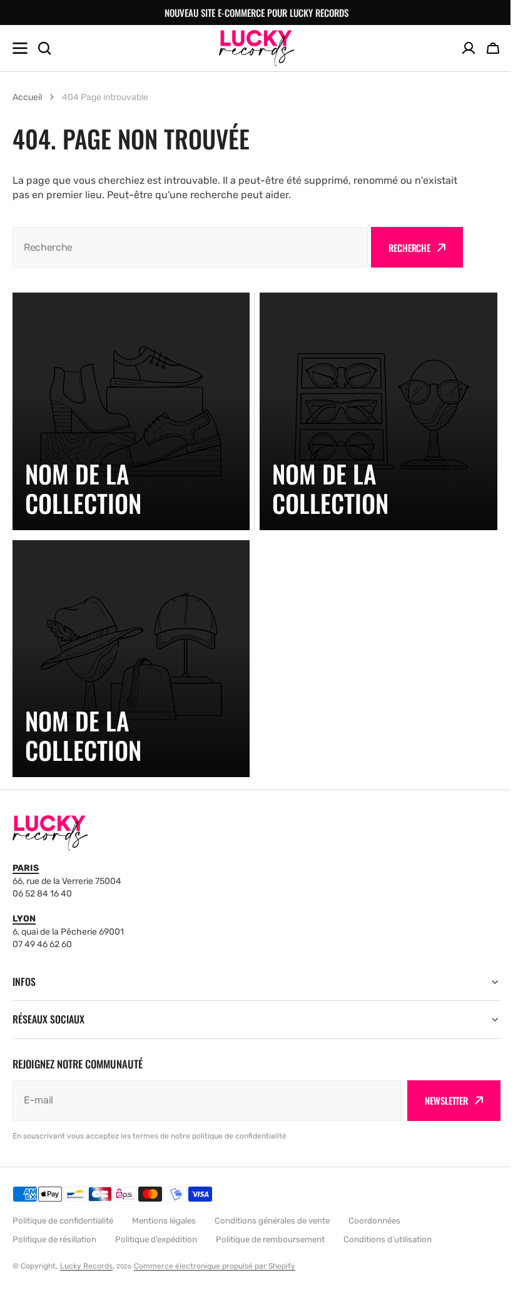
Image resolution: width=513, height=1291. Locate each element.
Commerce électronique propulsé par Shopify (214, 1266)
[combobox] (190, 247)
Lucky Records (86, 1266)
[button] (492, 48)
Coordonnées (374, 1220)
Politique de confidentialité (63, 1220)
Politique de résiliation (54, 1239)
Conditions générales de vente (272, 1220)
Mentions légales (164, 1220)
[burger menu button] (20, 48)
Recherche (409, 247)
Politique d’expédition (156, 1239)
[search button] (44, 48)
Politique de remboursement (270, 1239)
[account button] (468, 48)
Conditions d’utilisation (387, 1239)
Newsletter (437, 1100)
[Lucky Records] (256, 48)
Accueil (27, 97)
